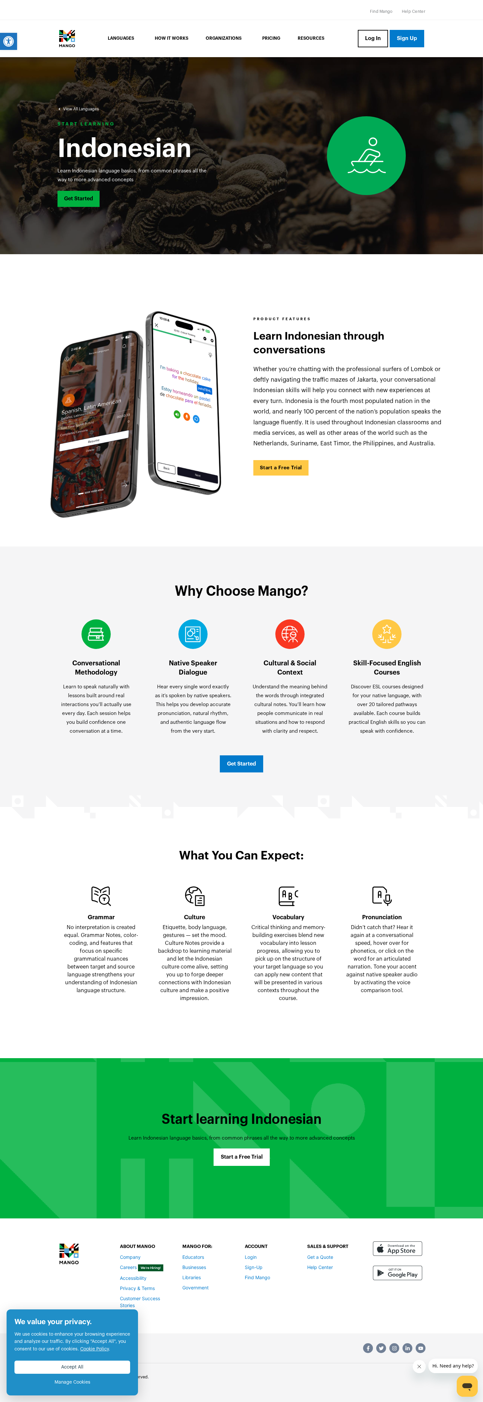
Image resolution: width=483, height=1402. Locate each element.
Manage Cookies (72, 1382)
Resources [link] (311, 38)
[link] (8, 41)
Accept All (72, 1367)
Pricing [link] (271, 38)
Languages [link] (121, 38)
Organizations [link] (224, 38)
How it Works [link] (171, 38)
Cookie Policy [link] (94, 1349)
